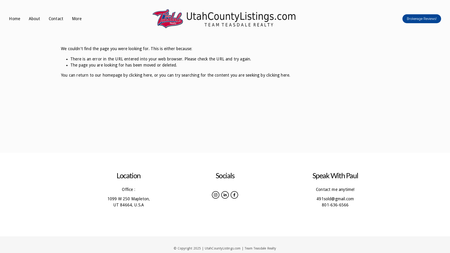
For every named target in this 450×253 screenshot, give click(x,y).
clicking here (140, 75)
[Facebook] (234, 195)
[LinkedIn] (225, 195)
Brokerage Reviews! (422, 19)
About (34, 18)
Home (14, 18)
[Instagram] (215, 195)
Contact (56, 18)
